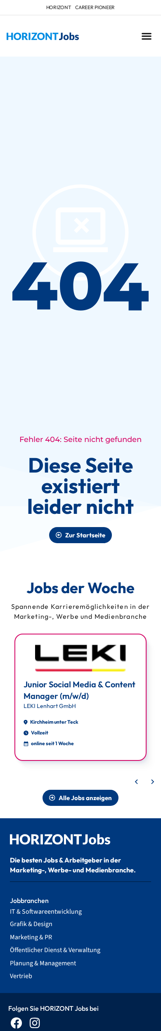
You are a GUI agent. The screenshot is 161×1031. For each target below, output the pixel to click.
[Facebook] (16, 1023)
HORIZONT (58, 7)
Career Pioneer (95, 7)
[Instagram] (35, 1023)
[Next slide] (152, 782)
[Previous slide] (136, 782)
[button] (146, 36)
